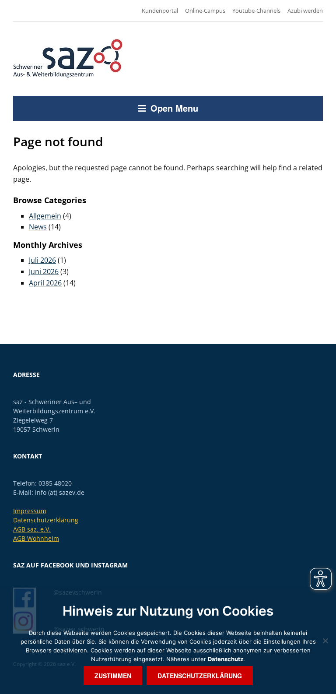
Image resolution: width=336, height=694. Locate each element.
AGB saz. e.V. (32, 529)
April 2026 (45, 283)
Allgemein (45, 216)
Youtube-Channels (256, 10)
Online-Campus (205, 10)
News (38, 227)
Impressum (29, 511)
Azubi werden (305, 10)
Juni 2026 (44, 271)
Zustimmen (112, 675)
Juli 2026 (42, 260)
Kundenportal (160, 10)
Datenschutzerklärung (45, 520)
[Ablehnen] (325, 640)
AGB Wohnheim (36, 538)
